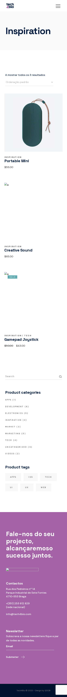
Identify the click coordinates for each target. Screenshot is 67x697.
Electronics (14, 413)
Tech (28, 336)
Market (10, 427)
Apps (8, 400)
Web (43, 487)
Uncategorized (16, 447)
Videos (10, 453)
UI (11, 487)
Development (14, 406)
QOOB (47, 690)
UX (27, 487)
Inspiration (13, 157)
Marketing (12, 433)
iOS (30, 477)
